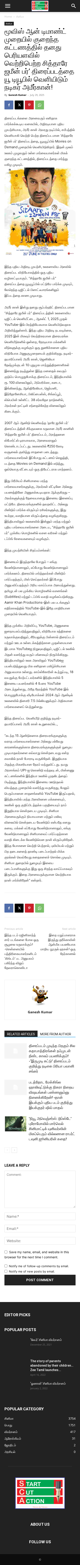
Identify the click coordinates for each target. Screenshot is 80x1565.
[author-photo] (40, 1006)
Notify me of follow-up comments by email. (39, 1266)
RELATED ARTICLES (21, 1034)
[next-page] (14, 1150)
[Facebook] (8, 105)
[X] (19, 105)
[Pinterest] (29, 105)
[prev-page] (7, 1150)
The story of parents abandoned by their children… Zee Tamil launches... (51, 1365)
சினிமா (20, 16)
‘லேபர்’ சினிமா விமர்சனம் (46, 1340)
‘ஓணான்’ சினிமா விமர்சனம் (48, 1383)
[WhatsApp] (39, 105)
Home (8, 16)
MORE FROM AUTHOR (55, 1034)
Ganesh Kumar (17, 95)
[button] (7, 6)
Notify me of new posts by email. (32, 1271)
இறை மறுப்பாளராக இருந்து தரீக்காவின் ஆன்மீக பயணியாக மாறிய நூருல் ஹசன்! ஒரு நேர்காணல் (58, 944)
